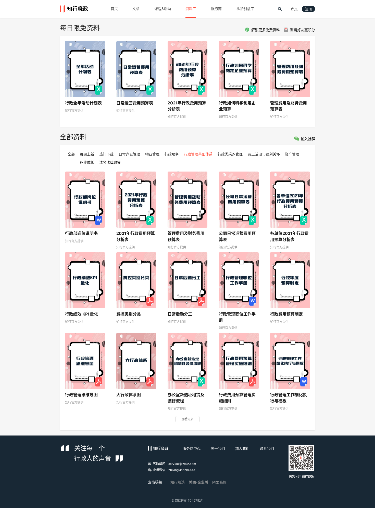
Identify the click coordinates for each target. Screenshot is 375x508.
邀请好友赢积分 (302, 30)
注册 (308, 9)
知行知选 (177, 482)
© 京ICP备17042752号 (187, 500)
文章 (136, 8)
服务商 (216, 8)
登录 (294, 9)
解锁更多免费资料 (265, 30)
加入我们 (242, 448)
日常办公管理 (129, 154)
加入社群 (308, 139)
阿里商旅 (219, 482)
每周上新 (87, 154)
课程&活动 (162, 8)
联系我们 (267, 448)
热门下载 (106, 154)
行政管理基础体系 (198, 154)
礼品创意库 (245, 8)
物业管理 (152, 154)
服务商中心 (192, 448)
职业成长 (87, 162)
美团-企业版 (198, 482)
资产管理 (292, 154)
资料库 (190, 8)
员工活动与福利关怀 (264, 154)
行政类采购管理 (230, 154)
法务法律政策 (110, 162)
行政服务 (172, 154)
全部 (71, 154)
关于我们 (218, 448)
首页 (114, 8)
